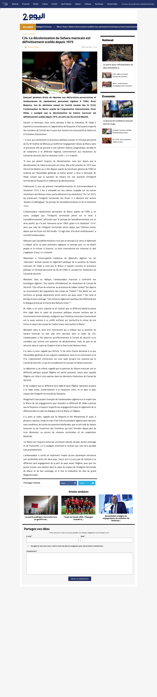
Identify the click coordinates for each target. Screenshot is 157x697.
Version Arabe (112, 4)
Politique (88, 4)
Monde (35, 4)
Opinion (78, 4)
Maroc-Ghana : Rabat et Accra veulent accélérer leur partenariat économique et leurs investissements (82, 26)
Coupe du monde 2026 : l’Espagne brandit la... (78, 518)
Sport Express (66, 4)
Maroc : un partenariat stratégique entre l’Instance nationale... (122, 84)
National (15, 4)
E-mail (29, 536)
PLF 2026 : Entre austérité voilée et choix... (122, 140)
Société (54, 4)
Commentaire (31, 551)
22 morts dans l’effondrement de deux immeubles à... (118, 66)
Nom (83, 536)
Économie (25, 4)
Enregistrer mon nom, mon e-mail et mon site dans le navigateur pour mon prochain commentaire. (67, 546)
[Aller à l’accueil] (33, 16)
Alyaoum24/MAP (33, 47)
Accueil (25, 33)
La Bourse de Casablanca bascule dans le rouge (118, 122)
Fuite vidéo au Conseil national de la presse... (120, 75)
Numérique (99, 4)
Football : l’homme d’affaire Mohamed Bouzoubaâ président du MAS (122, 131)
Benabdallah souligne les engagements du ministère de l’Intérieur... (116, 518)
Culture (45, 4)
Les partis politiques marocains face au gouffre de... (41, 518)
